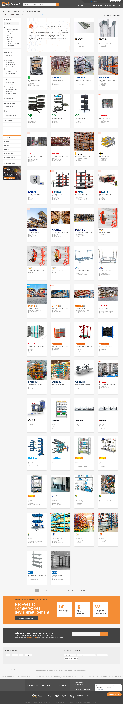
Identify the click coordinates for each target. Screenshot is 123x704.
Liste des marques (79, 681)
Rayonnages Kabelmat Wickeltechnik (86, 655)
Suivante (81, 590)
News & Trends (105, 5)
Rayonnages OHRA (102, 655)
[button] (11, 19)
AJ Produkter (9, 37)
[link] (108, 687)
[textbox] (39, 4)
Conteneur (14, 655)
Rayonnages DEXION (70, 655)
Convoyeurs (28, 655)
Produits (81, 5)
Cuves (8, 655)
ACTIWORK (9, 31)
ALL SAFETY (9, 41)
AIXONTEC (9, 35)
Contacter (84, 134)
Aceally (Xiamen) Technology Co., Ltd (12, 29)
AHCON (8, 33)
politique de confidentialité (32, 637)
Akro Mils (9, 39)
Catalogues (91, 5)
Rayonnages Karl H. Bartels (71, 658)
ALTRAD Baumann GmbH (12, 43)
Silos (21, 655)
